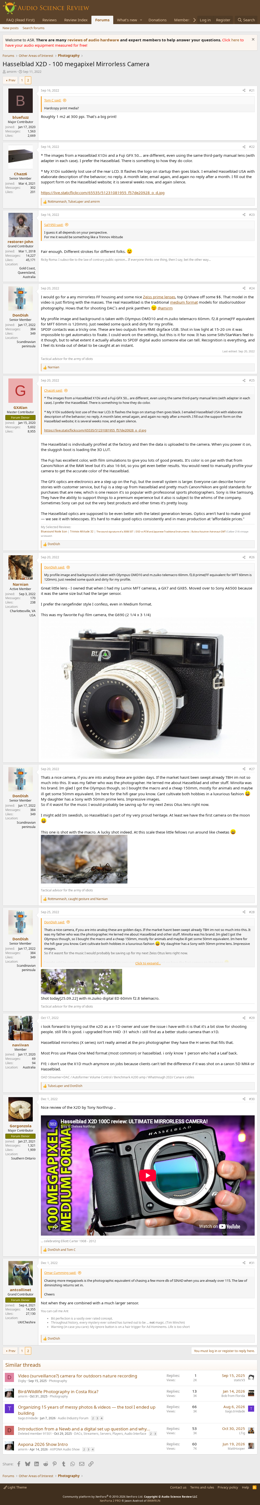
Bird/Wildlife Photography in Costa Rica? (58, 1391)
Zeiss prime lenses (159, 296)
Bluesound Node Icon (54, 531)
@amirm (165, 307)
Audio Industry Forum (73, 1418)
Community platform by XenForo (103, 1496)
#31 (252, 1263)
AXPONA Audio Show (64, 1449)
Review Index (76, 19)
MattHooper (236, 1448)
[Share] (244, 91)
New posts (11, 28)
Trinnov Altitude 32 (81, 531)
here (235, 39)
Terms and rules (202, 1487)
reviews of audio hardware (94, 39)
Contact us (178, 1487)
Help (245, 1487)
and (65, 1086)
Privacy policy (228, 1487)
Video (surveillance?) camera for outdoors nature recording (77, 1376)
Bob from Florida (233, 1396)
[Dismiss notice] (252, 40)
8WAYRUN (153, 1500)
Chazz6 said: (53, 390)
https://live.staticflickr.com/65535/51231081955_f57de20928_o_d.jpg (103, 192)
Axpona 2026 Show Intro (43, 1444)
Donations (158, 19)
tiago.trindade (28, 1418)
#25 (252, 380)
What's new (127, 19)
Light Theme (17, 1487)
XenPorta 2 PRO (110, 1500)
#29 (252, 1018)
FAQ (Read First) (20, 19)
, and (74, 202)
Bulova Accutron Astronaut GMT (208, 531)
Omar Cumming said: (60, 1272)
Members (182, 19)
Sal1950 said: (53, 224)
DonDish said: (54, 567)
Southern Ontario (23, 1158)
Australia (29, 1067)
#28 (252, 912)
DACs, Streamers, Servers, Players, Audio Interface (110, 1433)
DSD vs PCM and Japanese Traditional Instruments (162, 531)
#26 (252, 557)
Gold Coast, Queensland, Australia (27, 272)
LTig (242, 1433)
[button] (141, 20)
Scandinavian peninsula (26, 344)
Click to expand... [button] (148, 963)
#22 (252, 147)
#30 (252, 1099)
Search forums (33, 28)
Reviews (49, 19)
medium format (184, 302)
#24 (252, 288)
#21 (252, 90)
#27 (252, 769)
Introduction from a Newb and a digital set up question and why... (84, 1429)
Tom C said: (52, 100)
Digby (22, 1381)
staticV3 (239, 1380)
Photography (58, 1381)
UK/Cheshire (27, 1322)
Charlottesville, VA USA (23, 613)
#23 (252, 215)
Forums (102, 19)
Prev (12, 80)
